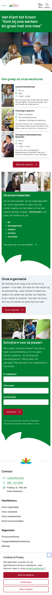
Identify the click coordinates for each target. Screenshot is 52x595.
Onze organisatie (12, 310)
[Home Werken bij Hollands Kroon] (10, 5)
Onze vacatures (9, 511)
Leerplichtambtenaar (25, 86)
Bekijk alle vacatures (24, 164)
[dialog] (26, 574)
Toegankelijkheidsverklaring (16, 541)
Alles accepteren (26, 575)
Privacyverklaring (10, 536)
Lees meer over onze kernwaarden (18, 245)
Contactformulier (15, 478)
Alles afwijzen (26, 589)
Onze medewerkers (11, 516)
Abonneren (11, 412)
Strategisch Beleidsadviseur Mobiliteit (28, 135)
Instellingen (26, 582)
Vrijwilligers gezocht (24, 110)
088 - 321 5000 (15, 482)
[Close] (49, 555)
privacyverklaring (34, 568)
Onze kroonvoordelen (12, 521)
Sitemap (6, 546)
